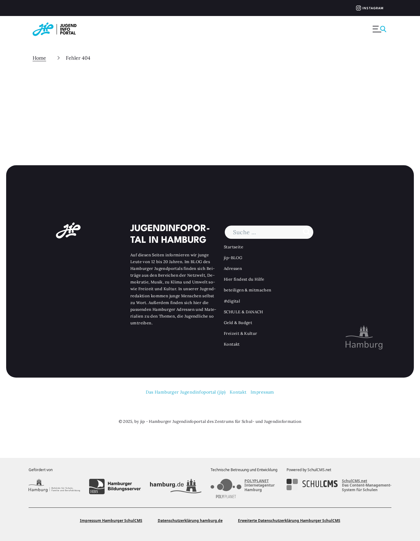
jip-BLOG (233, 257)
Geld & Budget (238, 322)
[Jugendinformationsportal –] (58, 29)
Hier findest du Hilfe (244, 279)
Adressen (233, 268)
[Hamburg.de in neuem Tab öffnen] (175, 486)
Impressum (262, 392)
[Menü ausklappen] (380, 29)
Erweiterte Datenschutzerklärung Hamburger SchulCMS (289, 520)
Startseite (233, 247)
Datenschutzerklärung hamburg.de (190, 520)
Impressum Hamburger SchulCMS (111, 520)
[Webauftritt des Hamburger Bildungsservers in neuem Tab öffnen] (115, 486)
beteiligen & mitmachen (247, 290)
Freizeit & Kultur (240, 333)
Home (39, 58)
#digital (232, 301)
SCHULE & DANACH (243, 312)
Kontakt (232, 344)
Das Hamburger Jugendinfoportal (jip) (185, 392)
